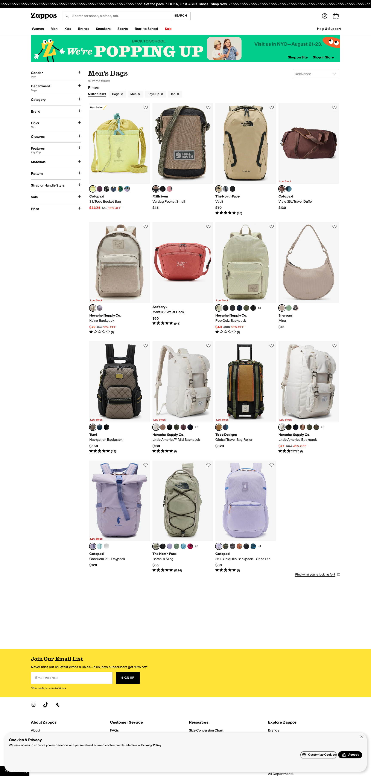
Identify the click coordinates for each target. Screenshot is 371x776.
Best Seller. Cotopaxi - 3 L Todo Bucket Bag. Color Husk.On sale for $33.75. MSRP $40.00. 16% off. (119, 159)
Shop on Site (298, 57)
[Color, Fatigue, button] (225, 546)
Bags (115, 94)
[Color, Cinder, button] (232, 546)
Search (180, 15)
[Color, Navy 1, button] (99, 427)
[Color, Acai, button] (99, 188)
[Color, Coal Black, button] (162, 188)
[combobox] (116, 16)
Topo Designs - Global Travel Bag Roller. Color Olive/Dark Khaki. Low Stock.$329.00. (245, 397)
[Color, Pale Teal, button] (183, 546)
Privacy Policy (151, 745)
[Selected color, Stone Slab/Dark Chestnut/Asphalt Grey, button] (155, 546)
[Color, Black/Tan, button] (225, 308)
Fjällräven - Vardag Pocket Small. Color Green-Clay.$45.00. (182, 159)
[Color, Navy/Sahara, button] (225, 427)
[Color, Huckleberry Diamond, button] (183, 427)
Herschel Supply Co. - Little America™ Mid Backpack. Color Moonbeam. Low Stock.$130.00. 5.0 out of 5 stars (182, 397)
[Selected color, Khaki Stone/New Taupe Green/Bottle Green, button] (218, 188)
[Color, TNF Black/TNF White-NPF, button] (162, 546)
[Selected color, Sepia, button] (281, 188)
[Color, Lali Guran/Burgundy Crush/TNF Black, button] (190, 546)
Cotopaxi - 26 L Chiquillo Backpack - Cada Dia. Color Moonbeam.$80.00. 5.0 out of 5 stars (245, 517)
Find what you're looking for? (315, 574)
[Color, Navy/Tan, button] (239, 308)
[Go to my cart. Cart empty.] (335, 16)
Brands (273, 730)
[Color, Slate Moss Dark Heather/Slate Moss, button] (176, 546)
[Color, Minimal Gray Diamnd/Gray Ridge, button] (99, 308)
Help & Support (329, 29)
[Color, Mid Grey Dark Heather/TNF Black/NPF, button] (225, 188)
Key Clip (153, 94)
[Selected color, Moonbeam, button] (155, 427)
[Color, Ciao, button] (295, 308)
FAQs (114, 730)
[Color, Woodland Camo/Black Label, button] (316, 427)
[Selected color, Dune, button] (281, 308)
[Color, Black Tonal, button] (253, 308)
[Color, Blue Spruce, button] (288, 188)
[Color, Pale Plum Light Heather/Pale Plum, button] (169, 546)
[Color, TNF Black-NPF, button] (232, 188)
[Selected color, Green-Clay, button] (155, 188)
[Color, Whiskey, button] (239, 546)
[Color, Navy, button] (190, 427)
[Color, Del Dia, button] (127, 188)
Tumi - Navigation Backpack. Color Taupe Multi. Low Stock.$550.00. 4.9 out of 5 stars (119, 397)
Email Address (46, 678)
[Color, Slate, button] (113, 188)
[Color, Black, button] (106, 427)
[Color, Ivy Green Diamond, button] (246, 308)
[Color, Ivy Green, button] (288, 427)
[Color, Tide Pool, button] (99, 546)
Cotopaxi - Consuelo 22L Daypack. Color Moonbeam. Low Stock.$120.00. (119, 517)
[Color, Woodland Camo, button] (302, 427)
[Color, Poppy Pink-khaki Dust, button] (169, 188)
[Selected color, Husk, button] (92, 188)
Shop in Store (323, 57)
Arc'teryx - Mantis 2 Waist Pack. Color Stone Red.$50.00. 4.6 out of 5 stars (182, 278)
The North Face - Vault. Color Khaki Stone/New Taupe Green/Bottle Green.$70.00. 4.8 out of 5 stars (245, 159)
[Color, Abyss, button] (253, 546)
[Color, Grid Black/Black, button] (232, 308)
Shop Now (219, 4)
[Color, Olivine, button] (288, 308)
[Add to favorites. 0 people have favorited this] (145, 107)
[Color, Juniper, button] (120, 188)
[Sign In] (324, 16)
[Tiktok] (45, 705)
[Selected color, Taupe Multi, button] (92, 427)
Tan (172, 94)
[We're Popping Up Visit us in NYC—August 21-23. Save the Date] (185, 48)
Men (133, 94)
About (35, 730)
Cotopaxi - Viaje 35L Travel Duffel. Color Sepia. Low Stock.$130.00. (308, 159)
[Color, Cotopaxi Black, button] (106, 188)
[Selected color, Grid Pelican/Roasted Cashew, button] (218, 308)
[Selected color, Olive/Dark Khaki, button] (218, 427)
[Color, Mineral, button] (106, 546)
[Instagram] (33, 705)
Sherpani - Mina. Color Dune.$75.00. (308, 278)
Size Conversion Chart (206, 730)
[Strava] (57, 705)
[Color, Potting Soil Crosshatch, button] (162, 427)
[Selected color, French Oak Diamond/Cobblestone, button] (92, 308)
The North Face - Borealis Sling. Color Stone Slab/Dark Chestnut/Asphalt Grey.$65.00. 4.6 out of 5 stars (182, 517)
